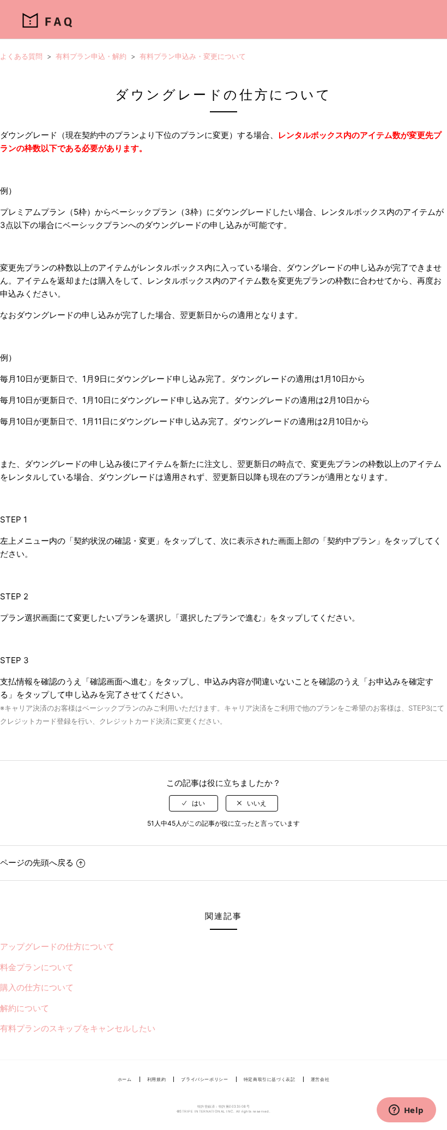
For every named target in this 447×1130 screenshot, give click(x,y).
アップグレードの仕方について (57, 946)
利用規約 (156, 1079)
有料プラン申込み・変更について (193, 56)
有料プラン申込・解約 (91, 56)
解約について (24, 1008)
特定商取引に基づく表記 (269, 1079)
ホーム (125, 1079)
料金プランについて (37, 967)
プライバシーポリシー (204, 1079)
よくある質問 (21, 56)
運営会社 (320, 1079)
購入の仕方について (37, 987)
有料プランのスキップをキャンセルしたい (77, 1028)
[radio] (193, 803)
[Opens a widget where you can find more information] (406, 1111)
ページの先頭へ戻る (37, 862)
